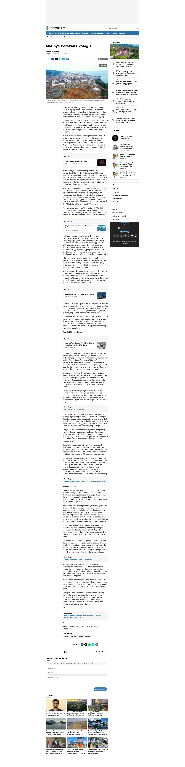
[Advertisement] (92, 17)
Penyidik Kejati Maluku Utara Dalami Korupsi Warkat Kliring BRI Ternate (97, 732)
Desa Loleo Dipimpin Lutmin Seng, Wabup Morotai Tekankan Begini (126, 111)
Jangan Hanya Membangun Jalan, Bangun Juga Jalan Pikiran (126, 147)
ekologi (66, 636)
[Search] (137, 28)
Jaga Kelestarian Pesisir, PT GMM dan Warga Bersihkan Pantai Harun (98, 751)
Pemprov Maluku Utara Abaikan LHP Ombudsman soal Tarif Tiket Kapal (55, 732)
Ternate (116, 192)
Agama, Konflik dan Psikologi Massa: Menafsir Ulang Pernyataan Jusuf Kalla (83, 616)
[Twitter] (56, 59)
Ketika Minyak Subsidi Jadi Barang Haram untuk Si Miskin (85, 481)
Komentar (104, 59)
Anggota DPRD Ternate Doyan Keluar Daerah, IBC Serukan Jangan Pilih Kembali (97, 714)
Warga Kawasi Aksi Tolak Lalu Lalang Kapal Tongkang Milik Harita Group (76, 733)
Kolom (55, 41)
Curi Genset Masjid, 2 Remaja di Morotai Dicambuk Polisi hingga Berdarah (126, 73)
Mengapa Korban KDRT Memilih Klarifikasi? (128, 155)
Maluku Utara (118, 198)
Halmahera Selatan (120, 195)
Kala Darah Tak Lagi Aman (74, 409)
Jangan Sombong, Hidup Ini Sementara (78, 559)
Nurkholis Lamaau (52, 51)
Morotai (116, 189)
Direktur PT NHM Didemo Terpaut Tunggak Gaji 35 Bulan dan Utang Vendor (76, 713)
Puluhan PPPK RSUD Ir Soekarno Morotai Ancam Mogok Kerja (125, 101)
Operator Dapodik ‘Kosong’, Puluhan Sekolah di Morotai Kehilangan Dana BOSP (126, 120)
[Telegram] (63, 59)
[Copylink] (67, 59)
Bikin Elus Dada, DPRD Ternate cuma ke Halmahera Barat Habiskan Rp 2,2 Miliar (76, 752)
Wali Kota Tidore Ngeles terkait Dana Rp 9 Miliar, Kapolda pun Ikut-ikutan (54, 751)
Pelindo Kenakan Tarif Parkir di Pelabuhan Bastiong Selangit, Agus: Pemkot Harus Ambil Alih (127, 92)
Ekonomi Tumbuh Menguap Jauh (126, 137)
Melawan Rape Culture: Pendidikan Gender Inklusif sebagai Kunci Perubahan (128, 165)
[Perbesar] (77, 98)
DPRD (115, 201)
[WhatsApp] (60, 59)
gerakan (73, 636)
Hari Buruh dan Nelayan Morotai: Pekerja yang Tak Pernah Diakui (128, 173)
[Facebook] (52, 59)
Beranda (48, 41)
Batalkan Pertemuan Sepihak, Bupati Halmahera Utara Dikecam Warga (55, 713)
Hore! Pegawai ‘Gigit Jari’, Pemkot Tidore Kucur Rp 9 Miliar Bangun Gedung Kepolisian (125, 65)
